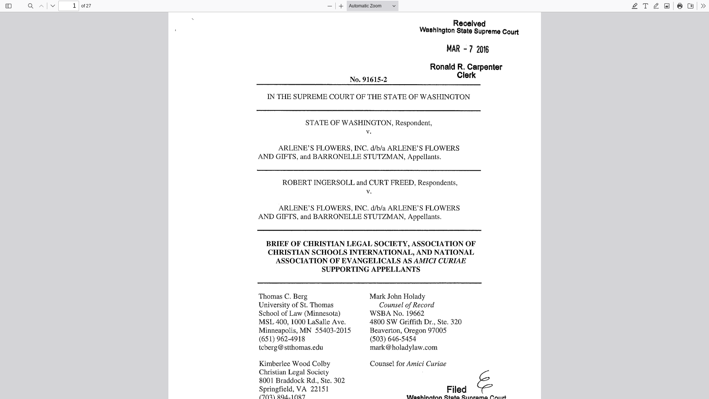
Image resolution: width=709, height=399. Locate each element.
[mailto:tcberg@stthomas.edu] (291, 347)
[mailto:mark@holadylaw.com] (403, 347)
